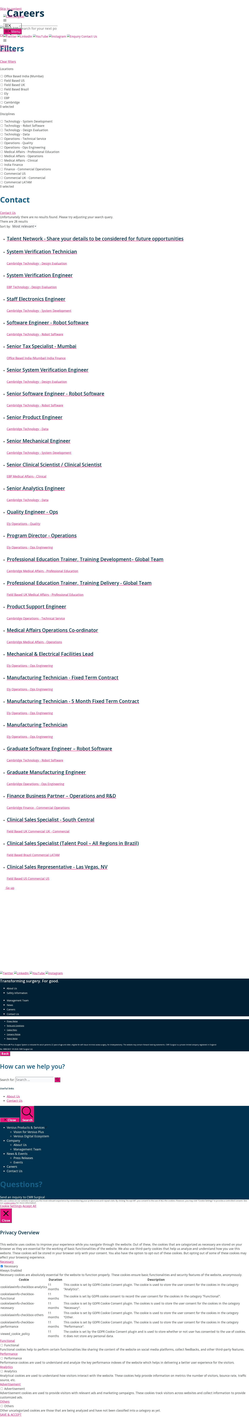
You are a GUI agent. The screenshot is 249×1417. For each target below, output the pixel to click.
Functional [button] (7, 1341)
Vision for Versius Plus (29, 1132)
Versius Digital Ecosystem (31, 1136)
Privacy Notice (12, 1021)
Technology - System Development (28, 121)
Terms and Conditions (15, 1025)
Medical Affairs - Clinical (21, 160)
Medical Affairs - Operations (23, 156)
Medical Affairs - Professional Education (31, 152)
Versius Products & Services (26, 1127)
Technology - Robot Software (24, 126)
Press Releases (23, 1158)
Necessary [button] (7, 1262)
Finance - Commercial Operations (27, 169)
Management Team (18, 1000)
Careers (11, 1009)
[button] (4, 21)
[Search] (57, 1079)
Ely (6, 93)
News (10, 1005)
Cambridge (12, 102)
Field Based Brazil (16, 89)
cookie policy (10, 1203)
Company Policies (13, 1034)
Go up (10, 888)
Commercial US (15, 173)
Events (18, 1162)
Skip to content (11, 9)
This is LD (53, 1049)
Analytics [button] (6, 1367)
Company (13, 1140)
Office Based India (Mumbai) (24, 76)
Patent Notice (12, 1038)
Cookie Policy (12, 1030)
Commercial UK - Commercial (24, 178)
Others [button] (4, 1401)
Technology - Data (17, 134)
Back (5, 1053)
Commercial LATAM (18, 182)
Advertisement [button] (10, 1384)
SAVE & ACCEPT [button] (11, 1415)
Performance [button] (9, 1354)
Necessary (11, 1266)
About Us (12, 988)
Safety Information (17, 993)
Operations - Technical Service (25, 139)
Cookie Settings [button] (11, 1206)
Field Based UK (14, 85)
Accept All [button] (29, 1206)
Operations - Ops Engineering (24, 147)
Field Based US (14, 81)
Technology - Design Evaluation (26, 130)
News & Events (17, 1154)
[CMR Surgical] (13, 16)
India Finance (13, 165)
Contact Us (13, 1014)
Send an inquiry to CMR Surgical (22, 1197)
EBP (6, 98)
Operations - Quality (18, 143)
